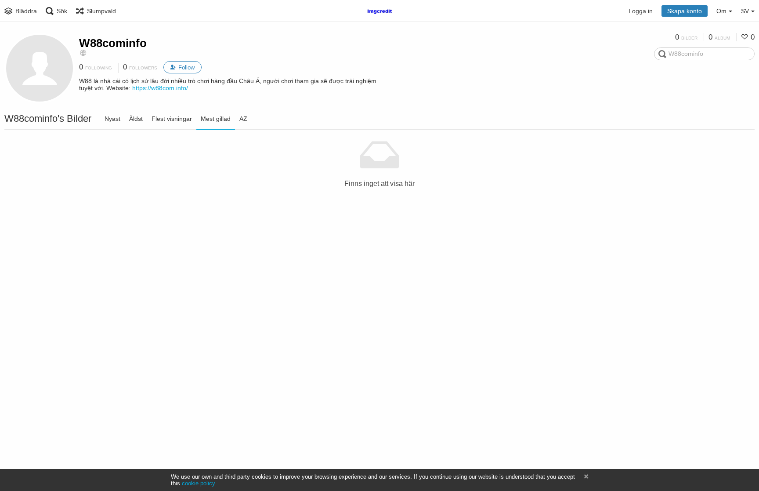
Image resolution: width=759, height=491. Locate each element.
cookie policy (198, 483)
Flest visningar (172, 118)
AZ (243, 118)
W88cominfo (113, 43)
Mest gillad (216, 118)
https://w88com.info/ (160, 87)
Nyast (112, 118)
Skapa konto (684, 11)
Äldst (136, 118)
